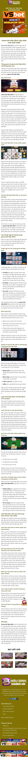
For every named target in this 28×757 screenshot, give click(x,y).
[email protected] (12, 733)
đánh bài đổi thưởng (7, 717)
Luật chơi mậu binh (8, 706)
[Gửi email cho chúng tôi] (17, 699)
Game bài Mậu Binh (7, 45)
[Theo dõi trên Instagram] (13, 699)
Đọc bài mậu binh (8, 709)
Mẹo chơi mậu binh (8, 711)
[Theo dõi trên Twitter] (15, 699)
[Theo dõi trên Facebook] (11, 699)
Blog (4, 714)
